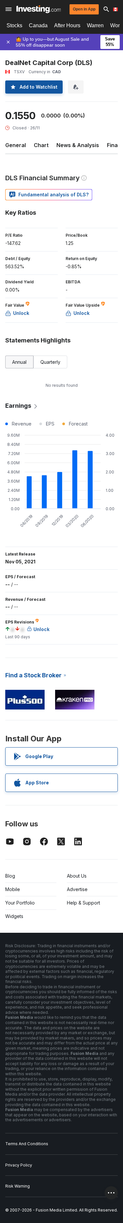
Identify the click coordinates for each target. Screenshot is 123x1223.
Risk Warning (17, 1186)
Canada (38, 25)
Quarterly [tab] (50, 362)
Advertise (77, 889)
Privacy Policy (18, 1165)
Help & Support (83, 903)
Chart (41, 145)
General (15, 145)
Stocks (14, 25)
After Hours (67, 25)
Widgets (14, 916)
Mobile (12, 889)
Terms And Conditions (26, 1143)
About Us (77, 876)
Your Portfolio (20, 903)
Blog (10, 876)
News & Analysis (77, 145)
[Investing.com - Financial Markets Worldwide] (38, 9)
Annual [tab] (19, 362)
